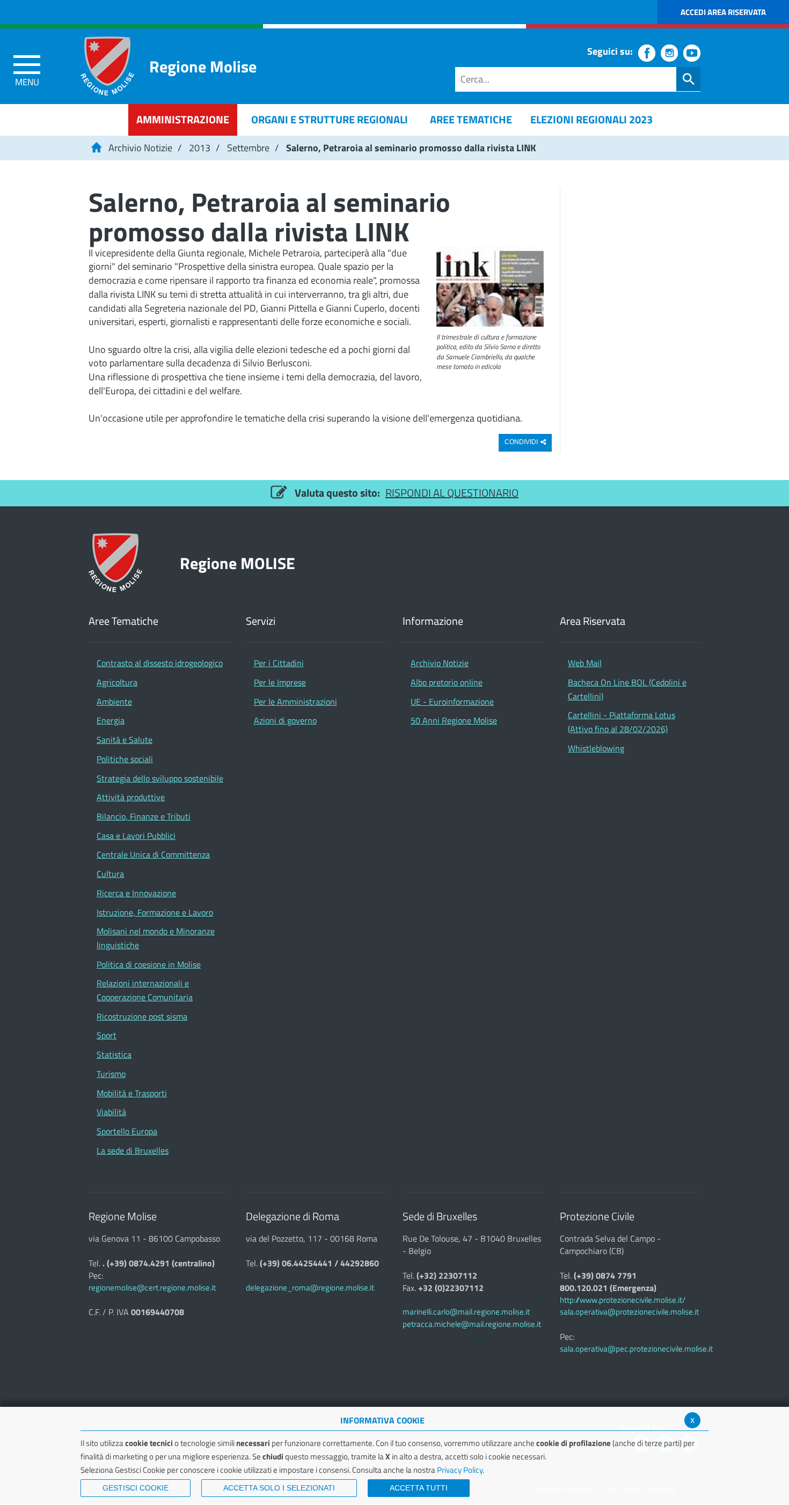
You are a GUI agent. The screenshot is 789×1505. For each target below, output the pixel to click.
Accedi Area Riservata (723, 12)
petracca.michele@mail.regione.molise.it (472, 1324)
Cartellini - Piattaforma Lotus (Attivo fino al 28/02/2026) (621, 722)
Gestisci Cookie (136, 1488)
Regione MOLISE (237, 563)
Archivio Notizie (140, 148)
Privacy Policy (460, 1470)
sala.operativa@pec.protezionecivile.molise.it (636, 1348)
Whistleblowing (596, 748)
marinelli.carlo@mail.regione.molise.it (466, 1311)
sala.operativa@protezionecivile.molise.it (629, 1311)
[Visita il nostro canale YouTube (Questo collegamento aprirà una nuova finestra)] (691, 53)
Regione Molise (203, 66)
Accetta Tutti (419, 1488)
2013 (199, 148)
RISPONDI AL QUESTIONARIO (451, 492)
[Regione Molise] (107, 65)
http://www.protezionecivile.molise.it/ (622, 1299)
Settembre (248, 148)
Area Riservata (592, 621)
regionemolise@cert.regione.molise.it (152, 1287)
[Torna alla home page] (96, 148)
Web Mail (585, 662)
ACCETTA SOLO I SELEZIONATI (279, 1488)
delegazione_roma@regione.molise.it (310, 1287)
